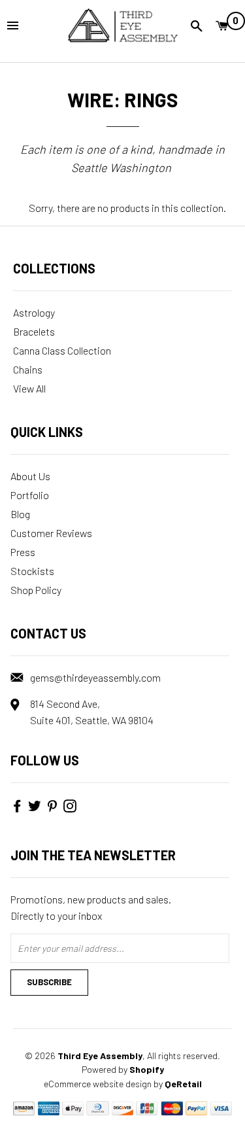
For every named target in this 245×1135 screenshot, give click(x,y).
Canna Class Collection (62, 350)
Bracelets (34, 331)
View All (29, 388)
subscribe (49, 982)
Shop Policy (35, 590)
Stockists (32, 571)
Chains (27, 369)
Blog (20, 514)
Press (22, 552)
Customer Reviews (51, 533)
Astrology (34, 312)
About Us (30, 476)
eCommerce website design (98, 1083)
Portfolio (29, 495)
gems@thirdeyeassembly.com (95, 677)
